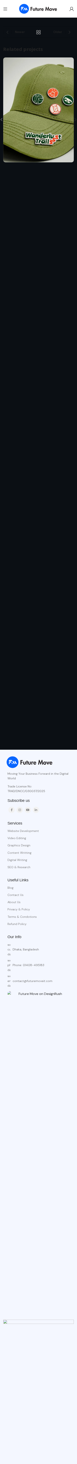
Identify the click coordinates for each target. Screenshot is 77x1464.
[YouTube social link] (28, 810)
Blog (10, 888)
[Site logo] (39, 8)
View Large (70, 61)
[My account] (71, 9)
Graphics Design (18, 845)
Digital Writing (17, 860)
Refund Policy (17, 924)
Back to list (38, 32)
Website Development (23, 831)
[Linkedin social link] (36, 810)
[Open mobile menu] (5, 9)
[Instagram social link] (19, 810)
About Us (14, 902)
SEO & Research (18, 867)
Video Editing (16, 838)
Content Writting (19, 853)
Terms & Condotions (22, 917)
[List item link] (38, 965)
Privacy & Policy (18, 909)
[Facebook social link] (11, 810)
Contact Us (15, 895)
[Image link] (30, 762)
